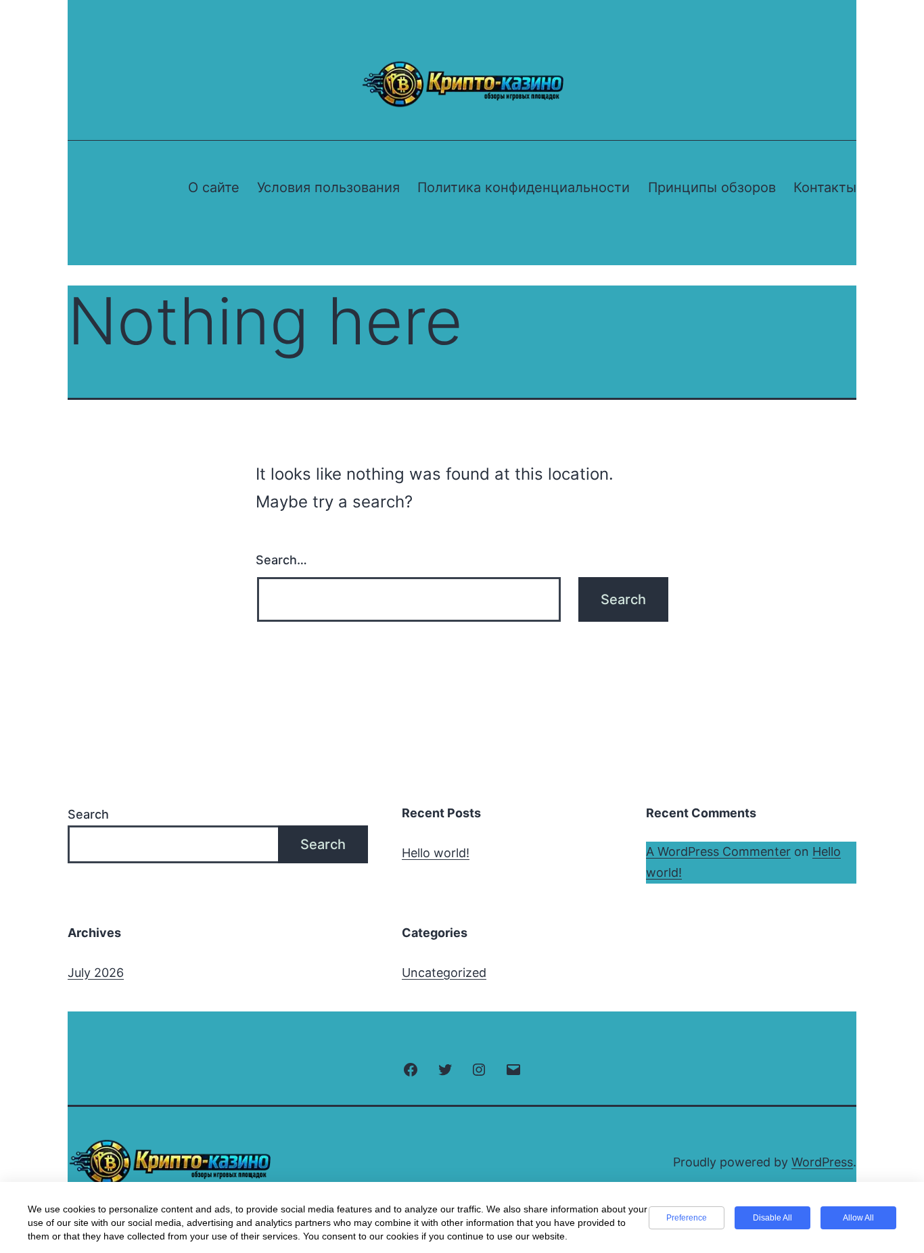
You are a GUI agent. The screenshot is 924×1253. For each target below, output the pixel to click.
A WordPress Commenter (718, 851)
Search (88, 814)
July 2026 (96, 972)
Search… (281, 560)
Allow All (858, 1218)
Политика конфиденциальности (523, 187)
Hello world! (435, 853)
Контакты (824, 187)
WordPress (822, 1162)
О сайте (213, 187)
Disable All (772, 1218)
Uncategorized (444, 972)
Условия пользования (328, 187)
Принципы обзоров (712, 187)
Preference (686, 1218)
